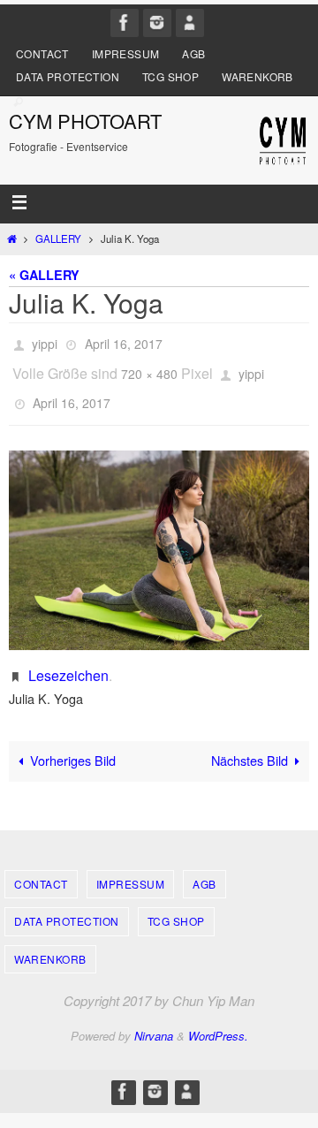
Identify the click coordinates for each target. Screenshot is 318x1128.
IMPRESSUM (126, 53)
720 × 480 (149, 366)
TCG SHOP (170, 76)
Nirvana (153, 1020)
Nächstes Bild (249, 746)
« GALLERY (44, 275)
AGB (193, 53)
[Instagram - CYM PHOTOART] (157, 22)
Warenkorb (257, 76)
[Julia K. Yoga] (159, 535)
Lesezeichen (68, 660)
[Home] (11, 238)
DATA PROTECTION (67, 76)
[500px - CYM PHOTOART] (190, 22)
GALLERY (58, 238)
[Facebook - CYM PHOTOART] (124, 22)
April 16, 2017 (124, 342)
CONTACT (42, 53)
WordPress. (218, 1020)
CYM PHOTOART (85, 120)
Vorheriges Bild (73, 746)
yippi (44, 342)
